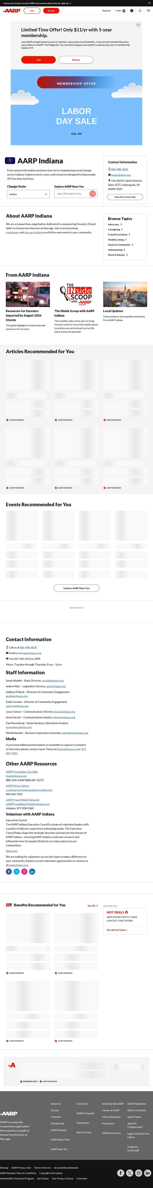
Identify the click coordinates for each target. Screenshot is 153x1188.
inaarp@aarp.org (121, 175)
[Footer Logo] (16, 1106)
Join (38, 59)
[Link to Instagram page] (24, 864)
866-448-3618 (119, 169)
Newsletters (82, 1115)
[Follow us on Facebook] (9, 864)
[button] (140, 11)
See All (91, 898)
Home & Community (119, 244)
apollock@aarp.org (17, 688)
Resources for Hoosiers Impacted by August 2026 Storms (23, 315)
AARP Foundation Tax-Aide (22, 764)
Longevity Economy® (133, 1141)
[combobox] (75, 194)
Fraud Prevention (117, 234)
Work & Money (116, 254)
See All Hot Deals (116, 922)
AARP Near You (59, 1141)
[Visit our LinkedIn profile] (32, 864)
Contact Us (82, 1096)
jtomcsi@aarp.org (65, 704)
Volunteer (12, 843)
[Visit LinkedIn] (147, 1165)
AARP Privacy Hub (21, 1160)
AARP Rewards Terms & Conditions (18, 1165)
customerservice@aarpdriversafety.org (29, 782)
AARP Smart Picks (60, 1132)
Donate (55, 1102)
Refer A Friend (83, 1124)
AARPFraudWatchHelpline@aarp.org (27, 796)
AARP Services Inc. (111, 1125)
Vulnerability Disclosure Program (17, 1170)
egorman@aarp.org (17, 698)
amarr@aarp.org (56, 678)
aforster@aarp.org (64, 709)
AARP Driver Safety (17, 778)
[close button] (138, 24)
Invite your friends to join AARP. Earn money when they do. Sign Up (36, 3)
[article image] (28, 306)
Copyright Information (50, 1165)
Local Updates (113, 311)
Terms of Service (42, 1160)
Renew (76, 59)
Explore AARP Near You (69, 186)
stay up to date (33, 232)
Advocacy (113, 224)
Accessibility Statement (66, 1160)
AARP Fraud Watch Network (22, 792)
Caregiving (114, 229)
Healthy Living (116, 239)
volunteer (13, 232)
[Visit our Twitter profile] (17, 864)
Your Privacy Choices (62, 1170)
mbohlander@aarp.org (75, 725)
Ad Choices (43, 1170)
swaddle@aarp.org (53, 673)
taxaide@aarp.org (16, 768)
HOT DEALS (115, 905)
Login (118, 10)
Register (106, 10)
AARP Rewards (59, 1122)
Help (131, 10)
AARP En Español (85, 1105)
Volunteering (115, 249)
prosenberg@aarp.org (19, 719)
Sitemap (4, 1160)
